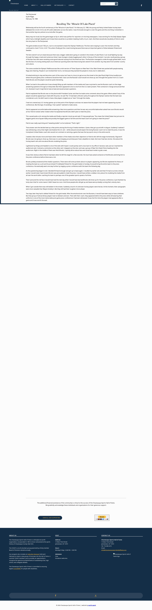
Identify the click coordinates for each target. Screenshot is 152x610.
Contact (71, 5)
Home (26, 5)
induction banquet (33, 554)
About (33, 5)
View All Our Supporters (51, 518)
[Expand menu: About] (37, 5)
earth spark (92, 605)
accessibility (17, 568)
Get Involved (58, 5)
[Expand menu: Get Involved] (65, 5)
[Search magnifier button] (116, 4)
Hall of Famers (46, 5)
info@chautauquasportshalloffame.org (113, 550)
